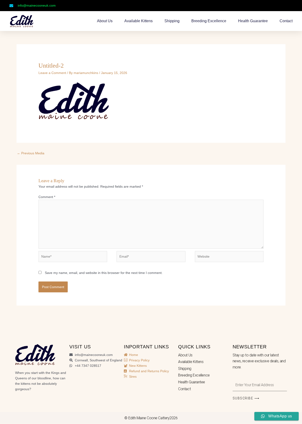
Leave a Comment (52, 73)
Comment (46, 197)
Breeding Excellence (208, 21)
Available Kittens (138, 21)
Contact (286, 21)
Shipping (172, 21)
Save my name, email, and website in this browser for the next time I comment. (104, 273)
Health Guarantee (253, 21)
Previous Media (30, 153)
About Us (105, 21)
